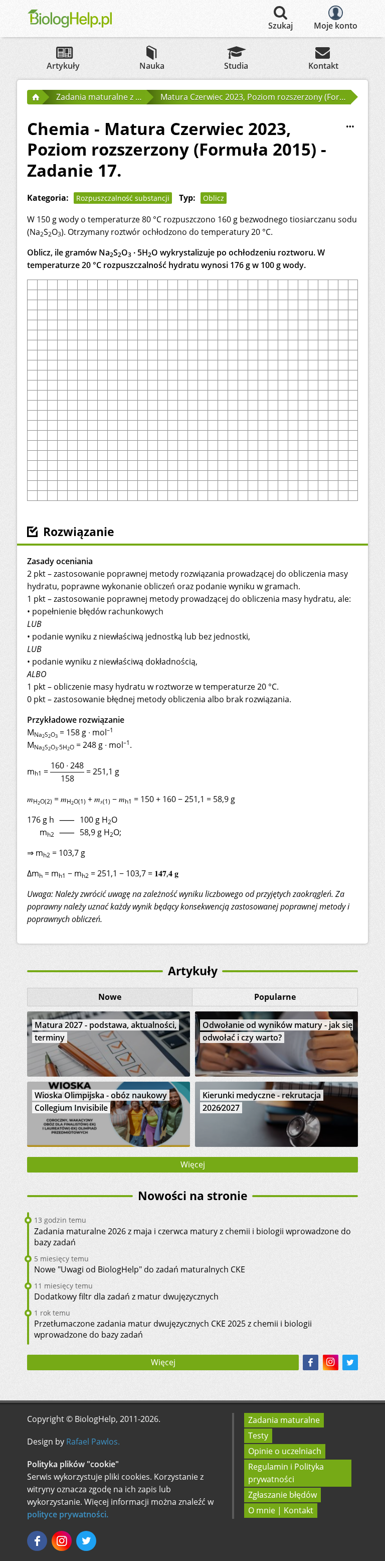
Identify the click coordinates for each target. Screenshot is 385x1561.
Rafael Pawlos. (93, 1441)
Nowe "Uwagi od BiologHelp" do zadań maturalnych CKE (139, 1269)
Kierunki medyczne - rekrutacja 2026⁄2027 (262, 1101)
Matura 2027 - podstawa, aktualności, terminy (105, 1031)
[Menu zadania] (350, 126)
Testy (258, 1435)
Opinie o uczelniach (284, 1451)
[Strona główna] (34, 97)
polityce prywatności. (67, 1514)
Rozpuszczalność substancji (122, 198)
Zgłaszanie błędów (282, 1494)
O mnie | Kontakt (280, 1510)
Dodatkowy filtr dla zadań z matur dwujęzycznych (126, 1296)
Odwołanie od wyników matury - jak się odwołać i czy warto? (277, 1031)
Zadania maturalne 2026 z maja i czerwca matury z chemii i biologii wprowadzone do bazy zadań (192, 1237)
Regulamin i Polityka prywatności (286, 1473)
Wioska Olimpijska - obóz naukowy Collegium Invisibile (101, 1101)
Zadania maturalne (284, 1419)
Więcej (192, 1164)
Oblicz (213, 198)
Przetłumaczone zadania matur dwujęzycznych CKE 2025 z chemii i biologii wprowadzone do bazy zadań (173, 1329)
